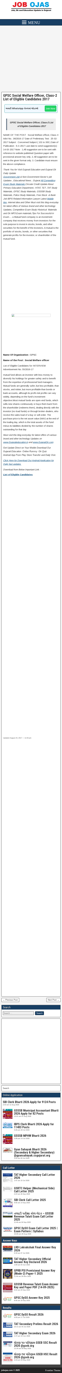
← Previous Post (10, 1000)
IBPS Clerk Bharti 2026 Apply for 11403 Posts (34, 1125)
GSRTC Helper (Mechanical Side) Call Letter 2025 (34, 1189)
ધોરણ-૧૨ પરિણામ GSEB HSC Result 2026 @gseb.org (35, 1355)
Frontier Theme (52, 1370)
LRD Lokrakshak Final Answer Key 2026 (35, 1248)
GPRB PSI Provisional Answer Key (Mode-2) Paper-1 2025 (34, 1272)
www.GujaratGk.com (43, 442)
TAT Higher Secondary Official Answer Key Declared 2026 (32, 1260)
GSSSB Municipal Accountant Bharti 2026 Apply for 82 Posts (36, 1112)
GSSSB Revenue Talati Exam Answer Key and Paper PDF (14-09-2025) (36, 1285)
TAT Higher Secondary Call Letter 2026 (34, 1176)
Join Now (50, 108)
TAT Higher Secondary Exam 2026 (34, 1333)
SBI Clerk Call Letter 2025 (30, 1200)
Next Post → (53, 1000)
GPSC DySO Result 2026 (28, 1314)
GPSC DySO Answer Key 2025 (32, 1298)
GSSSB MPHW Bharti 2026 (30, 1136)
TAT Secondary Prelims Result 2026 (36, 1324)
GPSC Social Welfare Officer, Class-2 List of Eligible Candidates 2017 (30, 97)
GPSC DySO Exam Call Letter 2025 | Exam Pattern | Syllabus (36, 1229)
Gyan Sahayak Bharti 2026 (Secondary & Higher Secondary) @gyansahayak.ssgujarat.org (34, 1152)
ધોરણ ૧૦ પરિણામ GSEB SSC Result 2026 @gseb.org (35, 1344)
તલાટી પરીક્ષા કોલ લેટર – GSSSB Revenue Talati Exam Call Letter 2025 (34, 1216)
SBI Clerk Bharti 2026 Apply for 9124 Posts (29, 1102)
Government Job (11, 177)
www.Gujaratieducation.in (15, 442)
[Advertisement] (31, 59)
